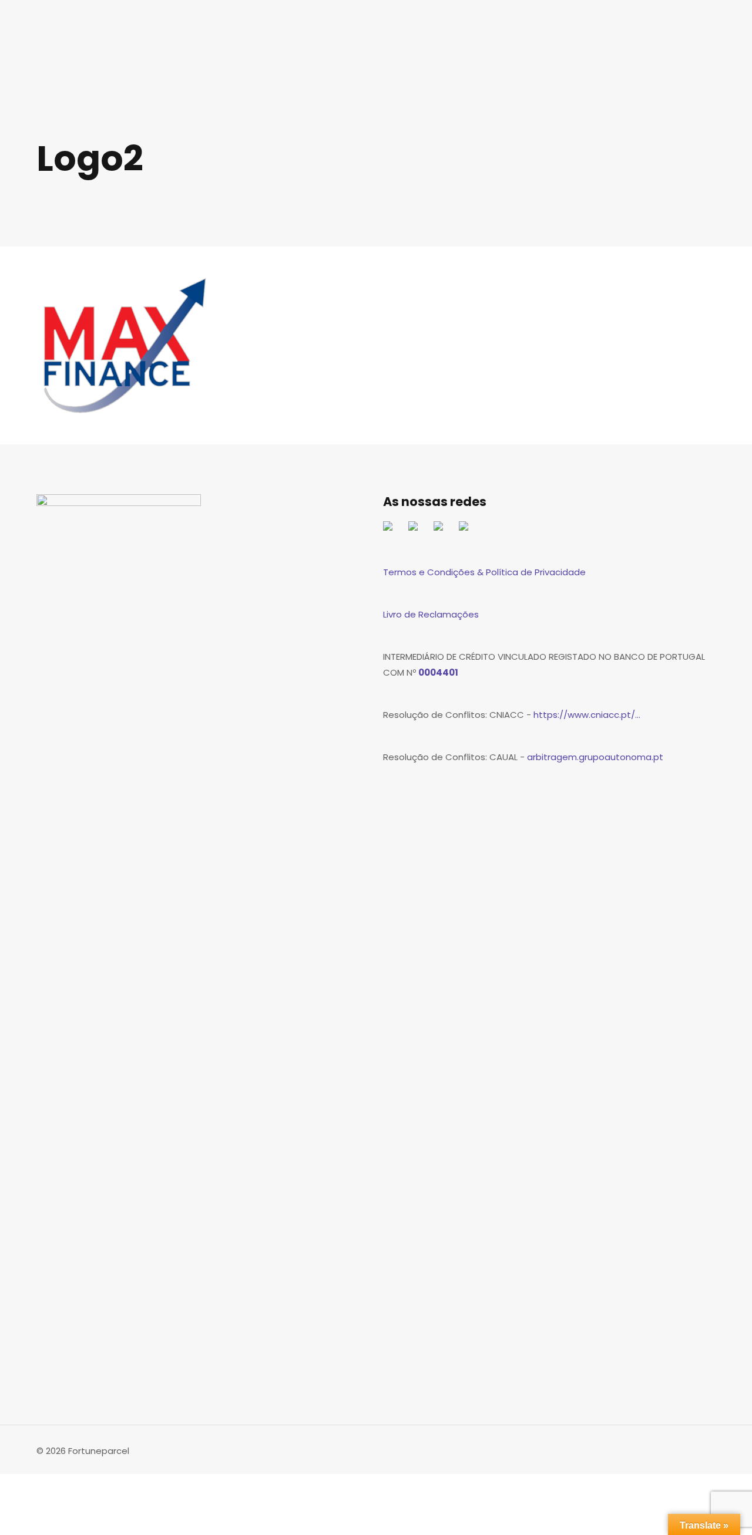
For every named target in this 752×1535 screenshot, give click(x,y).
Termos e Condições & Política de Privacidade (484, 572)
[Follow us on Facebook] (392, 530)
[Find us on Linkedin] (443, 530)
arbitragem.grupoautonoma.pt (595, 757)
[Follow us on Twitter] (417, 530)
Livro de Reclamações (431, 614)
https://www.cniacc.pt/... (586, 715)
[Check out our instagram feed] (468, 530)
